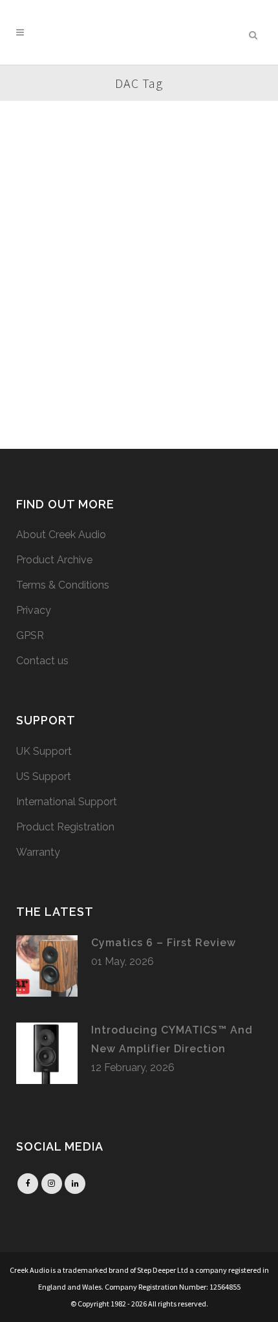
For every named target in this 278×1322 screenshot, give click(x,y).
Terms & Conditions (62, 585)
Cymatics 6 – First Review (163, 943)
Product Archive (54, 560)
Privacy (33, 610)
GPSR (30, 635)
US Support (43, 776)
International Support (66, 802)
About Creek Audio (61, 534)
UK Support (44, 751)
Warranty (38, 852)
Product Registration (65, 827)
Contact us (42, 661)
